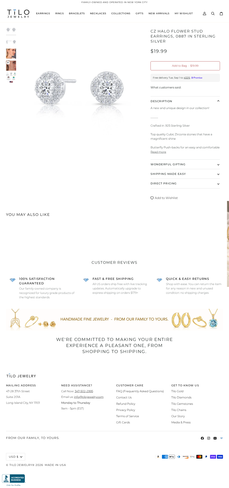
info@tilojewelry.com (89, 397)
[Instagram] (208, 438)
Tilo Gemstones (182, 403)
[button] (43, 13)
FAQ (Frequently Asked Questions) (140, 391)
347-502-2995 (84, 391)
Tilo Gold (177, 391)
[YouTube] (215, 438)
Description (161, 101)
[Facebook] (202, 438)
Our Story (178, 416)
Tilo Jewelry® (22, 465)
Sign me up (201, 275)
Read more (158, 152)
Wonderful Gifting (168, 164)
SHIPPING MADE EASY (168, 174)
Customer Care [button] (130, 385)
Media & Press (181, 422)
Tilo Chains (178, 410)
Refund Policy (125, 403)
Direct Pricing (164, 183)
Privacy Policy (125, 410)
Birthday (185, 257)
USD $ (13, 456)
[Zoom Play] (79, 86)
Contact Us (124, 397)
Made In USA (55, 465)
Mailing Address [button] (21, 385)
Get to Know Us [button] (185, 385)
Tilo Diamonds (181, 397)
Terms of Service (127, 416)
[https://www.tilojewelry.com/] (221, 438)
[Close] (223, 205)
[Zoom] (23, 143)
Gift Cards (123, 422)
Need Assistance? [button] (76, 385)
